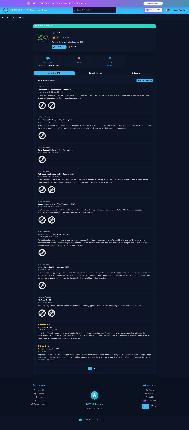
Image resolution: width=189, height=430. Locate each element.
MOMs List (18, 10)
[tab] (54, 73)
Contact (41, 401)
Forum (151, 390)
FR (155, 407)
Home (6, 17)
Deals (32, 10)
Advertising (151, 401)
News (41, 397)
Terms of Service (40, 404)
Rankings (40, 394)
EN (147, 407)
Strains (44, 10)
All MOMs (13, 17)
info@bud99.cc (110, 65)
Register (182, 10)
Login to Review (146, 80)
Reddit (73, 47)
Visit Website (60, 47)
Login (176, 10)
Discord (151, 394)
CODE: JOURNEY (153, 3)
